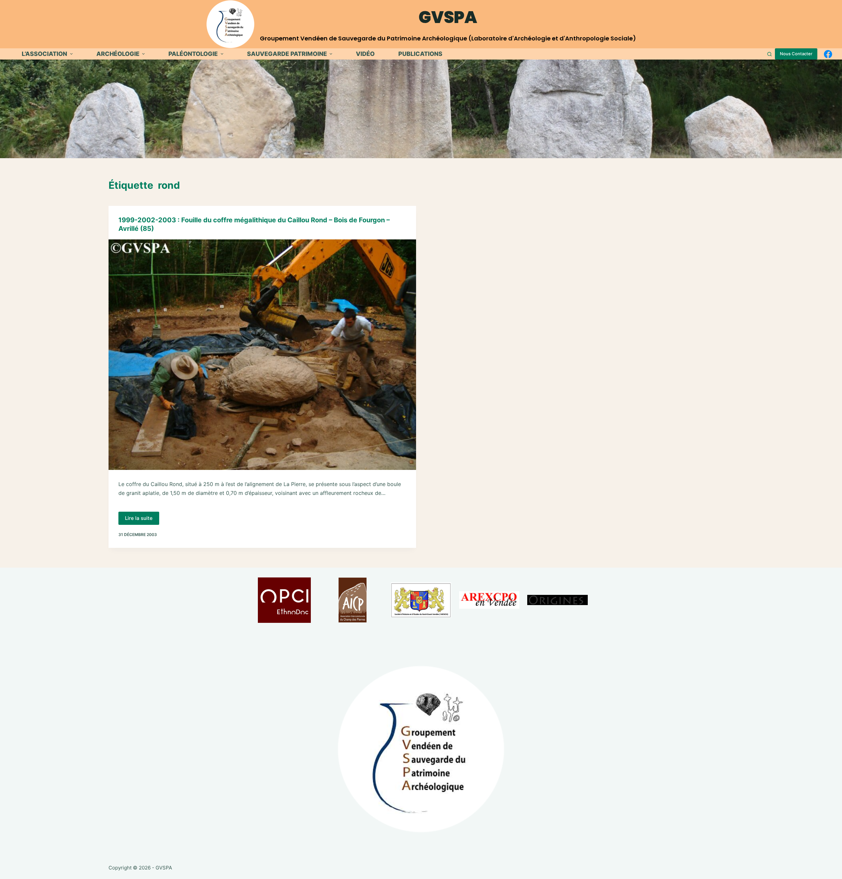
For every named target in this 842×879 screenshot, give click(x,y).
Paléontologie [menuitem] (193, 53)
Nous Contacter (796, 53)
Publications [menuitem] (420, 53)
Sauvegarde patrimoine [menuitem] (287, 53)
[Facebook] (828, 54)
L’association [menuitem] (44, 53)
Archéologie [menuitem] (117, 53)
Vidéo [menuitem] (365, 53)
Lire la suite (142, 520)
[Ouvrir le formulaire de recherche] (769, 54)
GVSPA (448, 17)
